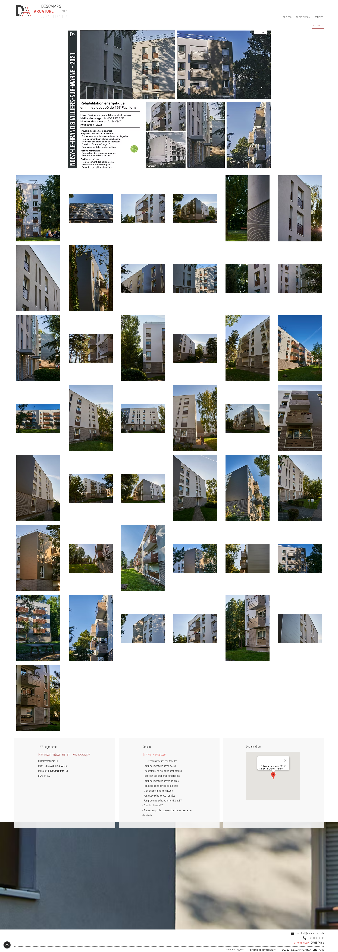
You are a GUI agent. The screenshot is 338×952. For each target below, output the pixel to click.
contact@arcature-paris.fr (311, 933)
